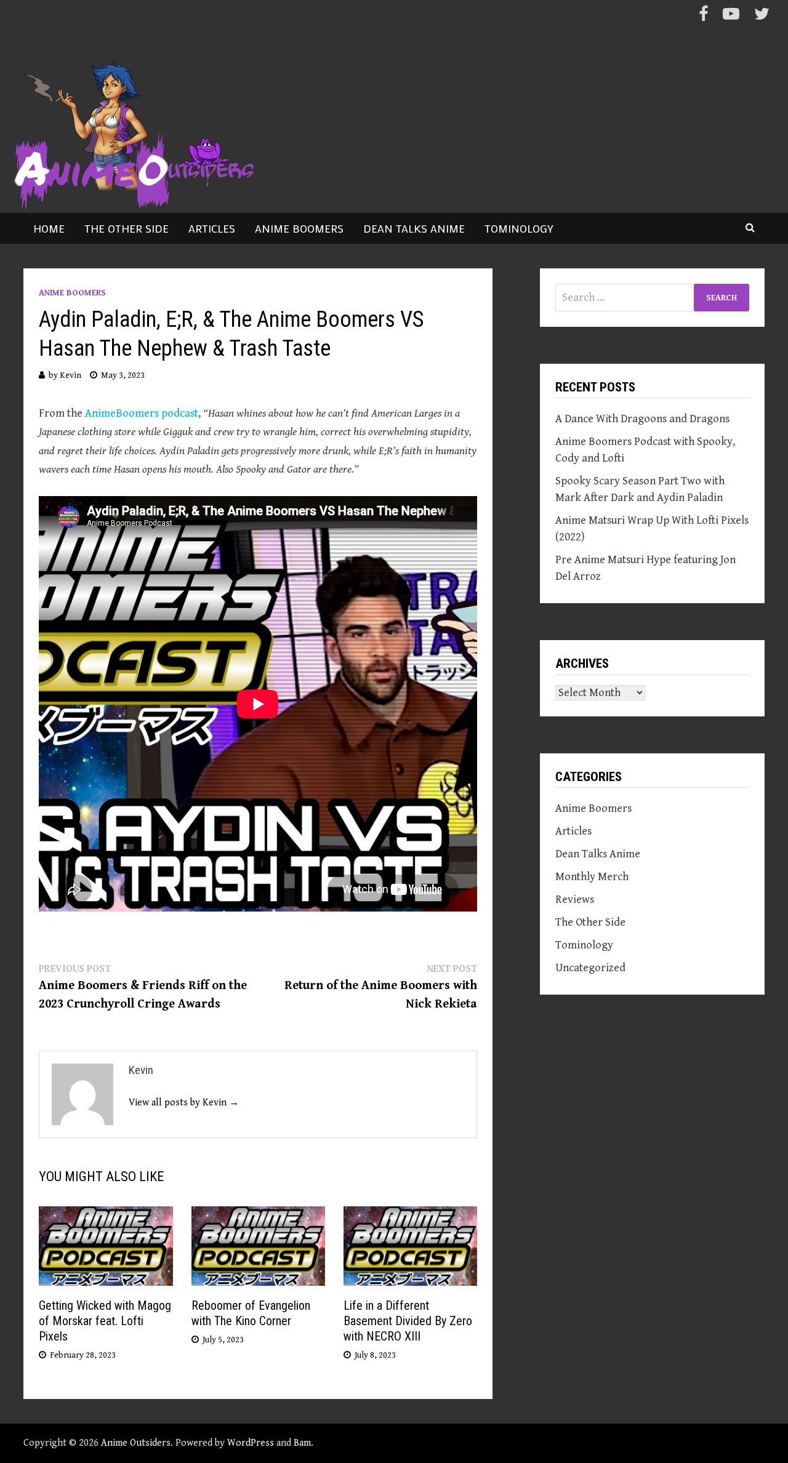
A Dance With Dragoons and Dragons (642, 418)
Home (49, 228)
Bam (302, 1443)
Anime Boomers (299, 228)
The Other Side (126, 228)
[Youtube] (732, 16)
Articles (211, 228)
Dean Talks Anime (414, 228)
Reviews (574, 899)
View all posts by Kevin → (184, 1102)
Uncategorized (590, 967)
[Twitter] (762, 16)
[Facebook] (705, 16)
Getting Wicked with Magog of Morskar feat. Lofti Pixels (105, 1321)
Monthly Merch (592, 876)
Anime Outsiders (136, 1443)
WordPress (250, 1443)
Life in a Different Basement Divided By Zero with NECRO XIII (408, 1321)
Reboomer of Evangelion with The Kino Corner (250, 1313)
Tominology (518, 228)
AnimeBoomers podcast (141, 413)
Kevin (70, 375)
